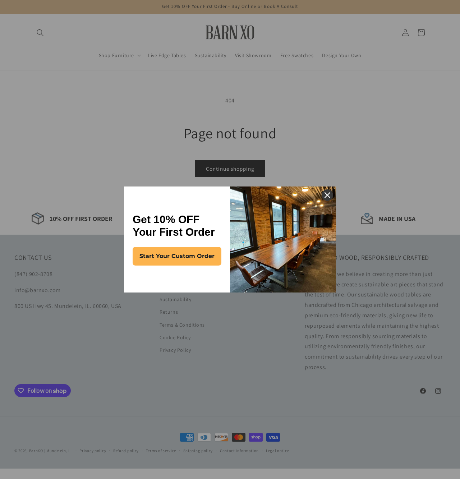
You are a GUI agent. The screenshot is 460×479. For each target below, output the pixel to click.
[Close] (327, 195)
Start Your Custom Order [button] (177, 256)
